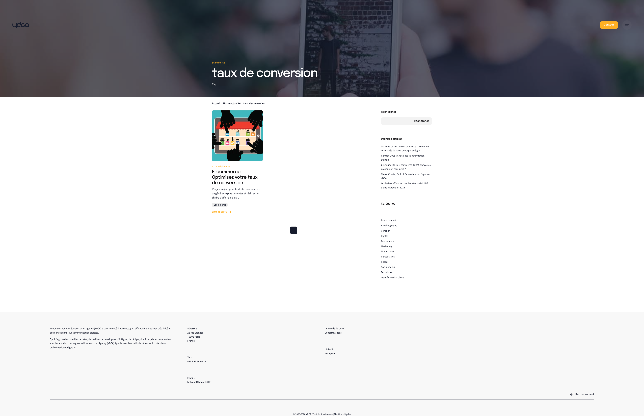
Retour (384, 262)
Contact (609, 25)
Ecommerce (218, 62)
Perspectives (388, 256)
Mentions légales (342, 414)
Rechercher (388, 112)
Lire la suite (219, 211)
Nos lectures (387, 251)
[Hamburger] (627, 25)
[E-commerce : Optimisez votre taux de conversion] (237, 135)
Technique (386, 272)
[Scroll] (571, 394)
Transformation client (392, 277)
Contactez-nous (333, 333)
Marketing (386, 246)
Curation (385, 231)
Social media (388, 267)
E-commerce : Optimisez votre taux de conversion (234, 177)
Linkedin (329, 349)
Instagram (330, 353)
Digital (384, 236)
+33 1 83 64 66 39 (196, 361)
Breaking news (389, 225)
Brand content (388, 220)
